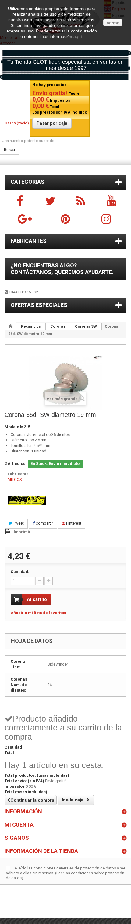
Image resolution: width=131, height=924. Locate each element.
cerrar (113, 22)
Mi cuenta (19, 824)
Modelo (12, 426)
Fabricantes (29, 241)
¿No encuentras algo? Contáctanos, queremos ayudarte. (62, 268)
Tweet (18, 523)
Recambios (31, 326)
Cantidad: (20, 571)
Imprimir (22, 532)
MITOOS (15, 479)
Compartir (44, 523)
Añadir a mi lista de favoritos (38, 612)
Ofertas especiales (39, 305)
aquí (77, 36)
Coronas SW (86, 326)
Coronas (58, 326)
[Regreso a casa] (10, 326)
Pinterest (73, 523)
